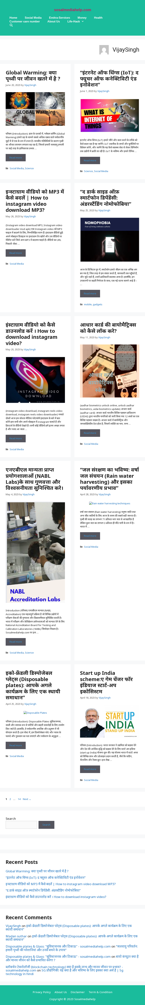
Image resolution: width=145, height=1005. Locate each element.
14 (19, 799)
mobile (88, 304)
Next (27, 799)
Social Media (33, 17)
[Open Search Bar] (11, 25)
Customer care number (24, 21)
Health (98, 17)
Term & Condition (100, 992)
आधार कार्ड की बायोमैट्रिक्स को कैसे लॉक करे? (108, 327)
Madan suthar (16, 936)
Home (13, 17)
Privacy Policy (42, 992)
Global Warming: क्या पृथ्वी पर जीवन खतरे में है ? (33, 75)
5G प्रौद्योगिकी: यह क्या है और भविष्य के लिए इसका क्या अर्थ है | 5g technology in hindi (64, 972)
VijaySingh (13, 926)
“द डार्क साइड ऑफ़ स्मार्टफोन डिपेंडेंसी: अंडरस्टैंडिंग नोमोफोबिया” (105, 197)
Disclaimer (78, 992)
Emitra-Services (59, 17)
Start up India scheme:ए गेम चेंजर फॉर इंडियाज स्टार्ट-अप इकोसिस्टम (106, 682)
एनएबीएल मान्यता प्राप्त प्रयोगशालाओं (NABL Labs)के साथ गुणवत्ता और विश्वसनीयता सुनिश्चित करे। (34, 478)
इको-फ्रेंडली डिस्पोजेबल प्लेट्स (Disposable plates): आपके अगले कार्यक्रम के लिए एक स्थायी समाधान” (33, 685)
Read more (17, 159)
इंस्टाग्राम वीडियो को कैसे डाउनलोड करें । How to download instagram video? (31, 333)
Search (11, 818)
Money (82, 17)
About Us (53, 21)
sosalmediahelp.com (72, 10)
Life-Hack (73, 21)
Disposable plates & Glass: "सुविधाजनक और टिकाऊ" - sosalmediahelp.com (58, 946)
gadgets (97, 304)
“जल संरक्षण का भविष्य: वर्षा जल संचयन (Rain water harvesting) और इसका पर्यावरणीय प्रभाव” (109, 478)
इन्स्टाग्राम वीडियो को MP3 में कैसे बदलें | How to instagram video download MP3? (35, 200)
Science (29, 168)
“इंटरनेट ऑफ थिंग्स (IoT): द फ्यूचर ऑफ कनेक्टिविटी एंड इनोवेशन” (109, 78)
